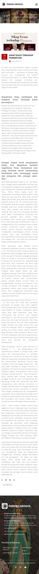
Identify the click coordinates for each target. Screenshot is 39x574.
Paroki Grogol (15, 4)
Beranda (22, 14)
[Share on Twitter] (6, 480)
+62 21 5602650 (21, 531)
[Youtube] (25, 567)
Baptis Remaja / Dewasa (10, 553)
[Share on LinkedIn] (14, 480)
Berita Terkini (32, 14)
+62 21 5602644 (9, 531)
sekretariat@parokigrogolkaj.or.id (14, 534)
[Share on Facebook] (2, 480)
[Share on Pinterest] (10, 480)
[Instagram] (20, 567)
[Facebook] (15, 567)
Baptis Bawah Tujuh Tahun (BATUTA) (10, 549)
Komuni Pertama (27, 547)
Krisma (24, 550)
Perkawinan (25, 553)
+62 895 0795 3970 (10, 528)
